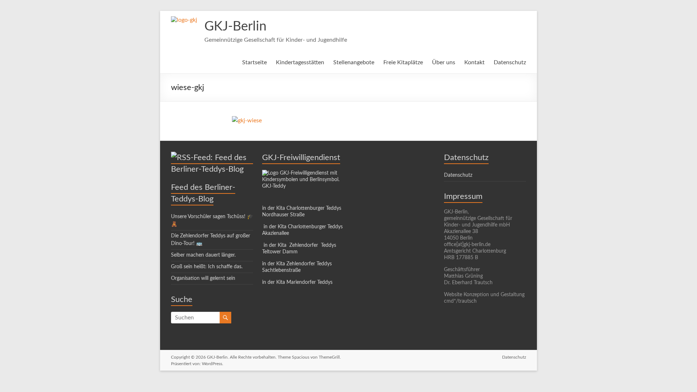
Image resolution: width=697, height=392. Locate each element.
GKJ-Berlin (235, 26)
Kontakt (474, 62)
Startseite (254, 62)
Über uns (443, 62)
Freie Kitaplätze (403, 62)
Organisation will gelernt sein (203, 278)
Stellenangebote (353, 62)
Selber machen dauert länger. (203, 255)
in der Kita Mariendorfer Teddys (297, 282)
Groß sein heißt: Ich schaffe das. (206, 266)
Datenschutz (510, 62)
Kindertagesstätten (300, 62)
